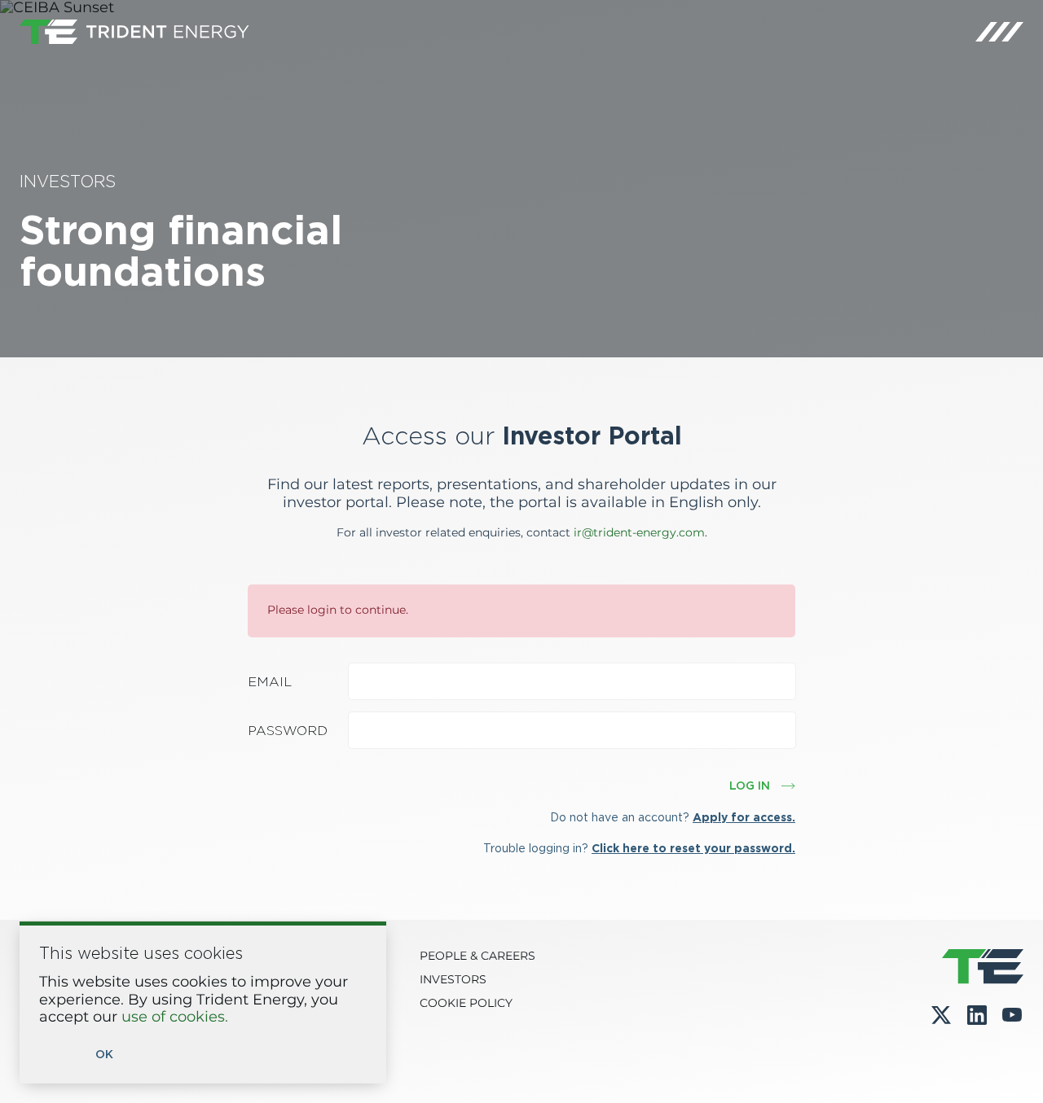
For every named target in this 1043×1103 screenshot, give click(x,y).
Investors (453, 980)
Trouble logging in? (639, 848)
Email (270, 681)
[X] (941, 1015)
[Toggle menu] (999, 32)
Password (288, 730)
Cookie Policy (466, 1003)
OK (104, 1054)
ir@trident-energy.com (639, 533)
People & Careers (477, 956)
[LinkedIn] (977, 1015)
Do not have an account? (672, 817)
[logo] (134, 32)
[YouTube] (1012, 1015)
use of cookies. (174, 1017)
